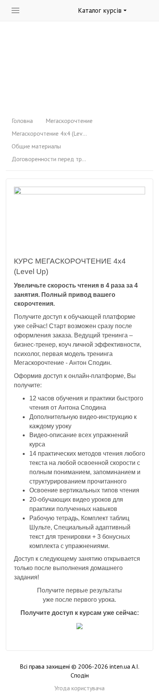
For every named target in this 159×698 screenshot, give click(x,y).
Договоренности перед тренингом (50, 159)
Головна (22, 120)
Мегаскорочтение (69, 120)
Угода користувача (79, 688)
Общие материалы (36, 146)
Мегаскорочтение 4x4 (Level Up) (50, 133)
